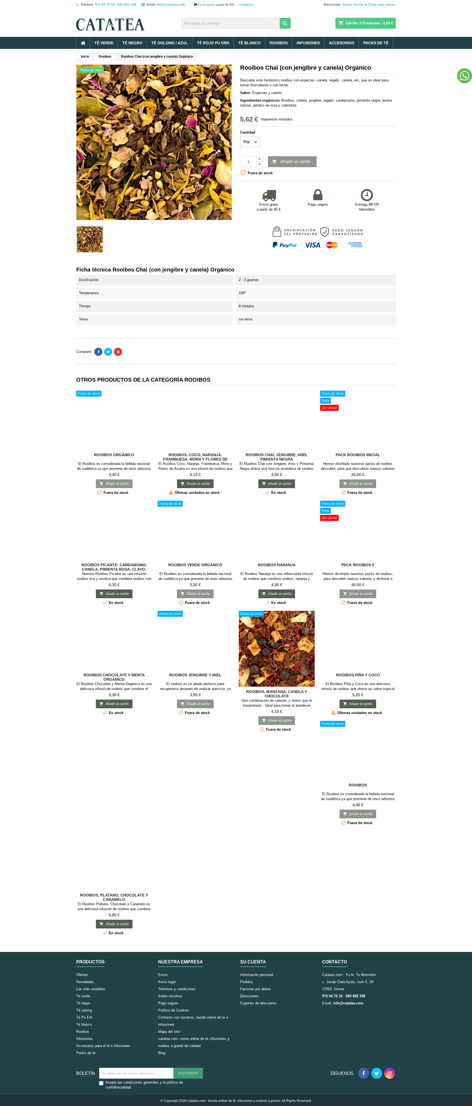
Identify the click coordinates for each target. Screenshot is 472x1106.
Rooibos (279, 43)
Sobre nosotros (170, 996)
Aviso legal (167, 982)
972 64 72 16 (105, 5)
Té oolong (84, 1010)
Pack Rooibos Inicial (358, 455)
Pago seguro (168, 1003)
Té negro (132, 43)
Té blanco (249, 43)
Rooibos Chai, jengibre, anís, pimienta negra (277, 457)
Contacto (246, 5)
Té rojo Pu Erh (213, 43)
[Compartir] (98, 352)
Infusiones (308, 43)
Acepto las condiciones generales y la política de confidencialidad (144, 1084)
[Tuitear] (108, 352)
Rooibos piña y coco (358, 675)
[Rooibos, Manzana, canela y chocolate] (277, 649)
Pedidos (246, 982)
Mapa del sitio (169, 1032)
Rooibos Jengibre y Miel (195, 675)
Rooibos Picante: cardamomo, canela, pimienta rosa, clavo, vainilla (114, 569)
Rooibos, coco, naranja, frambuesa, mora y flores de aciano (195, 459)
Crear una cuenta (381, 5)
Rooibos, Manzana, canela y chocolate (276, 693)
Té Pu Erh (84, 1017)
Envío (162, 975)
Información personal (256, 975)
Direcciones (249, 996)
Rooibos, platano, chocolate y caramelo (114, 897)
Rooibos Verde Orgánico (195, 565)
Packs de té (375, 43)
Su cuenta (253, 962)
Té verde (104, 43)
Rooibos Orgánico (114, 455)
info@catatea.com (171, 5)
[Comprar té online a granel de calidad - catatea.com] (126, 20)
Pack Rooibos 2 (357, 565)
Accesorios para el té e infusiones (103, 1046)
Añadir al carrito (291, 161)
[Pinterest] (118, 352)
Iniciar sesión (353, 5)
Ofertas (82, 975)
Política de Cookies (173, 1010)
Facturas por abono (255, 989)
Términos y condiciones (177, 989)
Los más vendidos (90, 989)
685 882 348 (126, 5)
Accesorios (341, 43)
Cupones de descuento (258, 1003)
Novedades (85, 982)
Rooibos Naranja (277, 565)
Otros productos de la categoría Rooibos (143, 380)
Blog (161, 1053)
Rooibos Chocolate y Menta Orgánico (114, 677)
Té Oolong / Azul (169, 43)
